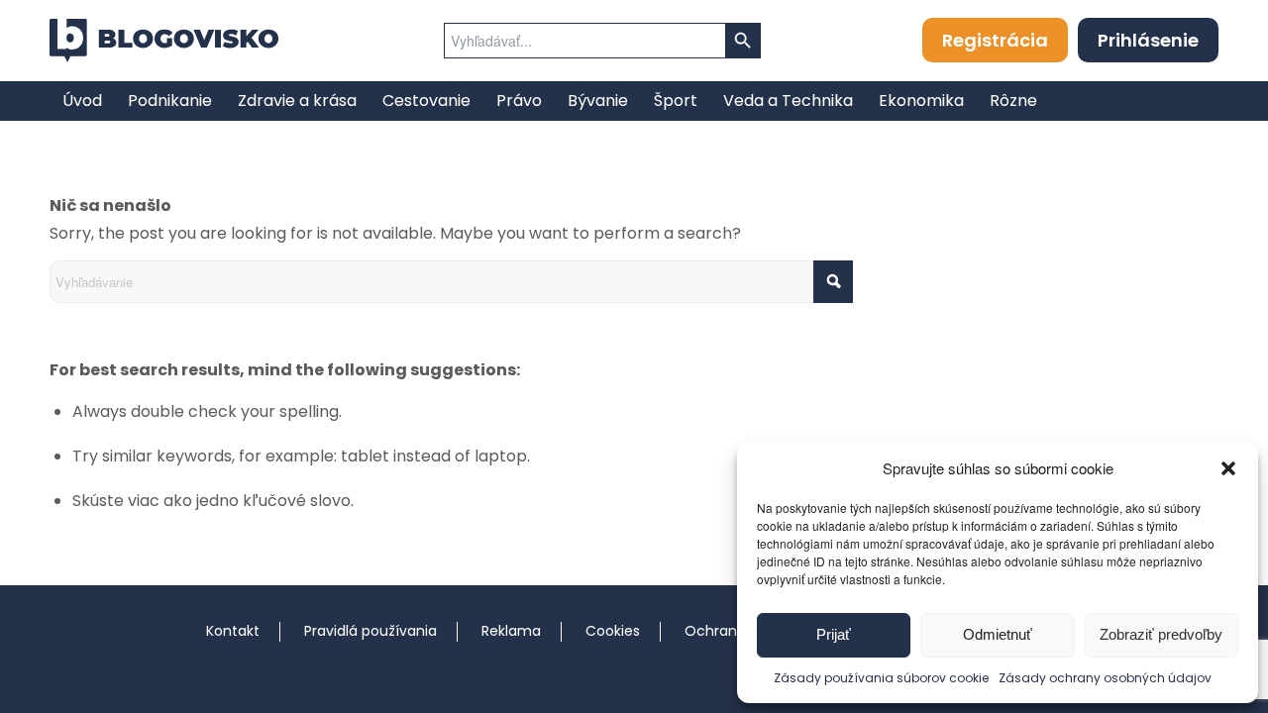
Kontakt (233, 631)
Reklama (511, 631)
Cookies (612, 631)
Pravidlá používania (370, 631)
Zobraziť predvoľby (1161, 634)
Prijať (833, 634)
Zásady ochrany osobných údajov (1105, 677)
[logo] (164, 40)
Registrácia (995, 40)
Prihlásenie (1148, 40)
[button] (1228, 468)
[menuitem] (82, 101)
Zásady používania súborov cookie (881, 677)
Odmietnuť (997, 634)
